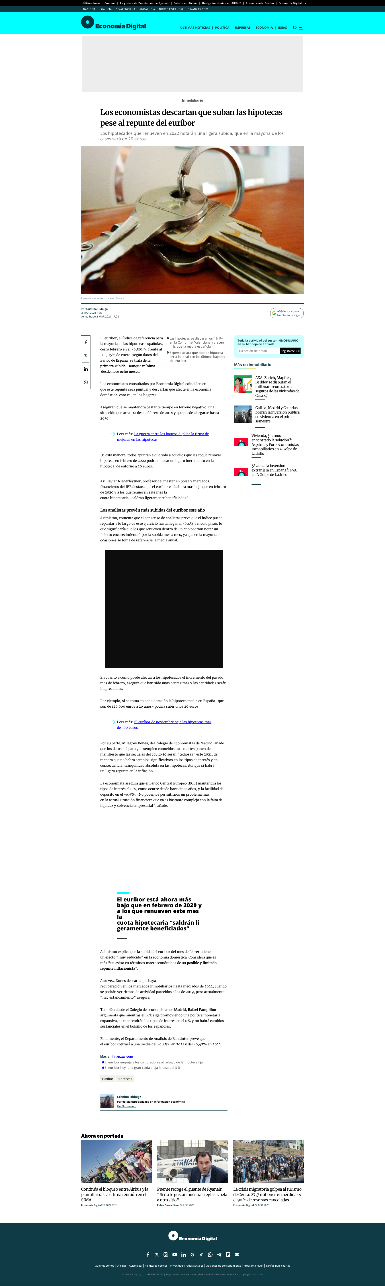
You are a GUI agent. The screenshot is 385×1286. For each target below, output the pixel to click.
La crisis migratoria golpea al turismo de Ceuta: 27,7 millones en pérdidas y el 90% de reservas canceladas (267, 1194)
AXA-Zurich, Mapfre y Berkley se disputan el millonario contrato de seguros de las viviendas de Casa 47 (277, 386)
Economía (264, 27)
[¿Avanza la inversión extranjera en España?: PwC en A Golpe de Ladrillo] (241, 472)
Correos (109, 3)
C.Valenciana (125, 9)
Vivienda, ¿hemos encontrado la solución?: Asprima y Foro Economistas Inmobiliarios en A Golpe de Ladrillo (275, 444)
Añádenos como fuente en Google (288, 313)
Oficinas (122, 1266)
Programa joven (253, 1266)
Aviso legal (135, 1266)
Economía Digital (290, 3)
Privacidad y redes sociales (186, 1266)
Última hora (91, 3)
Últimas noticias (195, 27)
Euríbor (107, 1079)
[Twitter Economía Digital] (85, 355)
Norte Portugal (171, 9)
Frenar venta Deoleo (260, 3)
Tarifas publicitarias (278, 1266)
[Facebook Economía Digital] (85, 342)
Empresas (242, 27)
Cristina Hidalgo (97, 309)
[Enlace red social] (147, 1254)
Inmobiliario (192, 100)
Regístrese (288, 351)
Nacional (90, 9)
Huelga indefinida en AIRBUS (221, 3)
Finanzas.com (198, 9)
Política (222, 27)
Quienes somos (104, 1266)
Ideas (282, 27)
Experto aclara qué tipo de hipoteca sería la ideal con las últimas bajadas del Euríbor (197, 357)
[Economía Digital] (113, 22)
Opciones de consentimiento (223, 1266)
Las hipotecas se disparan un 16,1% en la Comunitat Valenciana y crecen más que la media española (197, 342)
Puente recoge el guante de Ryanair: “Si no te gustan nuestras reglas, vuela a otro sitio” (192, 1194)
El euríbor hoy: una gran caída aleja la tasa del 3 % (142, 1067)
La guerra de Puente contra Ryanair (144, 3)
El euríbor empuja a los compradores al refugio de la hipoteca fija (154, 1062)
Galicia (106, 9)
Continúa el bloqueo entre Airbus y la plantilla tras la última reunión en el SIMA (114, 1194)
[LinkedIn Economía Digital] (85, 369)
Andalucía (147, 9)
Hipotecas (124, 1079)
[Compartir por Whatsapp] (85, 382)
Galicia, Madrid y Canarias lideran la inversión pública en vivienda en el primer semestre (277, 414)
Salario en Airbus (185, 3)
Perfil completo (126, 1106)
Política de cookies (156, 1266)
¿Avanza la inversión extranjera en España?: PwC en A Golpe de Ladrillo (274, 470)
